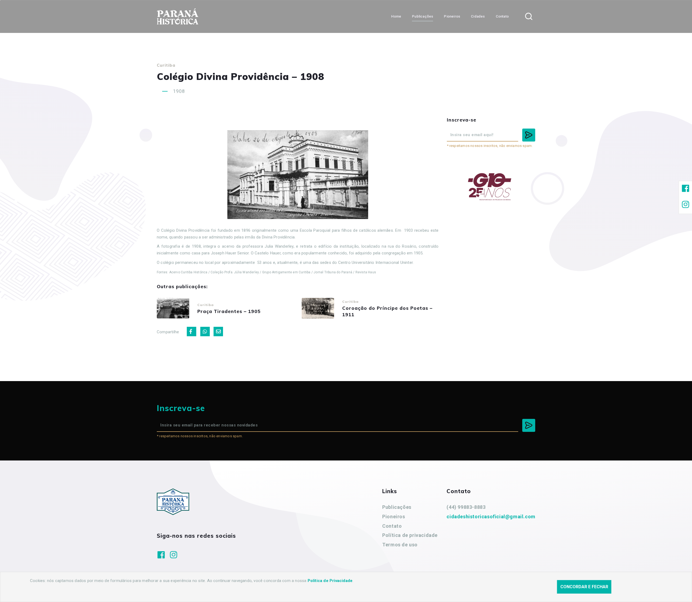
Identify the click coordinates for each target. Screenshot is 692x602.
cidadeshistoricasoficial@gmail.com (491, 516)
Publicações (396, 507)
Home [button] (396, 16)
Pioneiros (393, 516)
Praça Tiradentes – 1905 (229, 311)
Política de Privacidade (330, 580)
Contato (392, 526)
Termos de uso (400, 544)
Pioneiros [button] (452, 16)
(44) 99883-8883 (466, 507)
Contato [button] (502, 16)
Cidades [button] (478, 16)
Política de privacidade (410, 535)
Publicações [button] (422, 16)
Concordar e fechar (584, 586)
